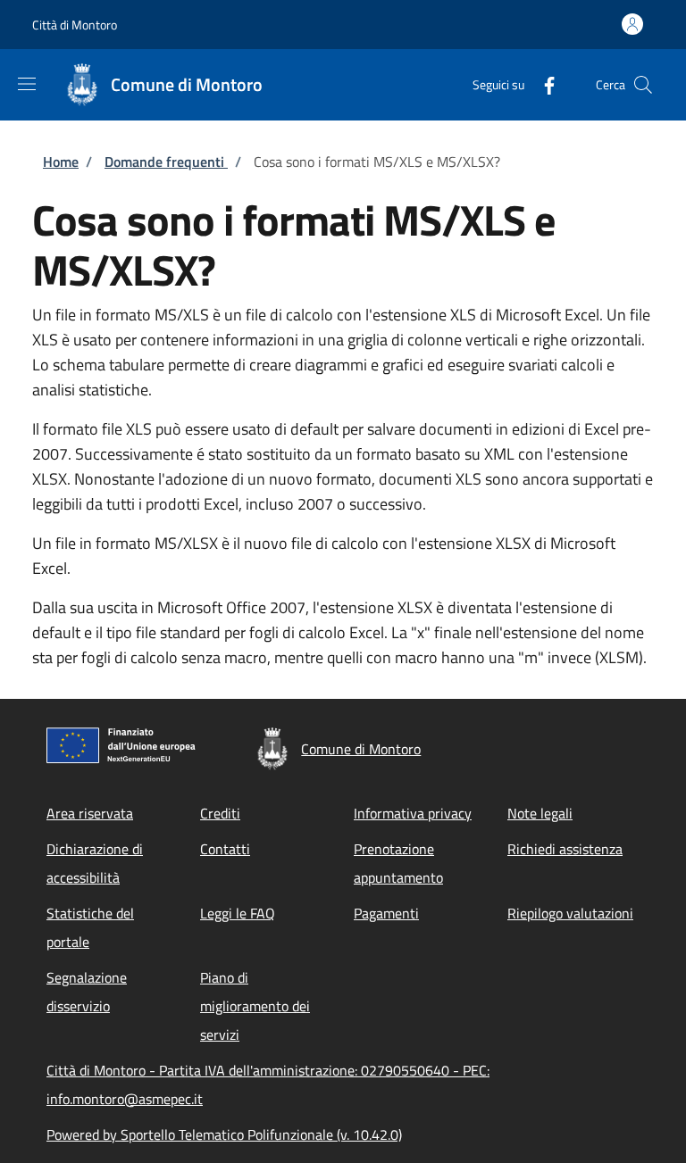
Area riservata (89, 813)
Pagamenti (386, 913)
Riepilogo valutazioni (570, 913)
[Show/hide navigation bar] (27, 84)
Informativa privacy (413, 813)
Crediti (220, 813)
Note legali (540, 813)
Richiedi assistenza (565, 849)
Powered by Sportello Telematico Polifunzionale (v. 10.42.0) (224, 1134)
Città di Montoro (74, 24)
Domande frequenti (166, 161)
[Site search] (643, 85)
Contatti (225, 849)
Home (61, 161)
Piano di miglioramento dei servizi (255, 1006)
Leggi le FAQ (237, 913)
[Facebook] (542, 84)
